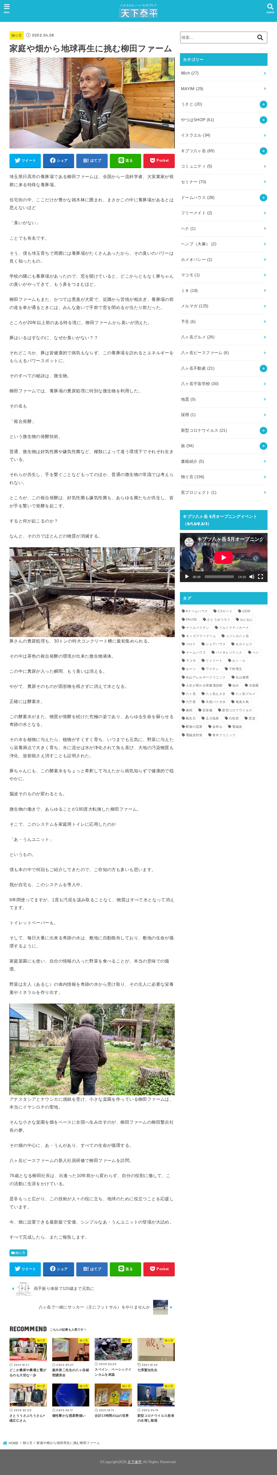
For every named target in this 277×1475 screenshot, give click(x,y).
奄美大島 (242, 702)
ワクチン (212, 669)
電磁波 (237, 727)
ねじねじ (246, 619)
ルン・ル (238, 660)
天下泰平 (134, 1462)
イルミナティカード (234, 628)
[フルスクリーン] (260, 576)
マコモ (190, 275)
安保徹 (207, 710)
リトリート (214, 660)
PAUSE (191, 619)
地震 (188, 399)
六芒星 (191, 702)
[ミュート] (252, 576)
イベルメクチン (197, 628)
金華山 (217, 727)
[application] (224, 557)
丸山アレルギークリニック (206, 677)
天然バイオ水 (216, 702)
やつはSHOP (197, 120)
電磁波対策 (194, 735)
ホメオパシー (196, 259)
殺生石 (191, 718)
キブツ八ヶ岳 (198, 151)
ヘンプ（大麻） (198, 244)
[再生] (187, 576)
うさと (191, 104)
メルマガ (195, 306)
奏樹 (189, 710)
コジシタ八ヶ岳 (237, 636)
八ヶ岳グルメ (198, 337)
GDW (246, 611)
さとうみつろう (218, 619)
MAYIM (192, 89)
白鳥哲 (234, 718)
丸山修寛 (242, 677)
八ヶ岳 (191, 694)
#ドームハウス (197, 611)
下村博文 (235, 669)
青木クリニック (224, 735)
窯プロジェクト (198, 492)
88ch (190, 73)
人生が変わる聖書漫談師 (204, 685)
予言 (188, 322)
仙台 (235, 685)
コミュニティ (196, 166)
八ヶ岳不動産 (198, 368)
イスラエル (195, 135)
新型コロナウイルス (204, 430)
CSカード (225, 611)
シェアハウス (216, 644)
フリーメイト (196, 213)
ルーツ (191, 669)
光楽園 (254, 685)
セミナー (193, 182)
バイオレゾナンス (229, 652)
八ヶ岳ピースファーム (205, 353)
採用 (188, 415)
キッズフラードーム (201, 636)
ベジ (255, 652)
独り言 (16, 35)
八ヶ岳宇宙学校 (200, 384)
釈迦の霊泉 (194, 727)
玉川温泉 (212, 718)
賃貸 (252, 718)
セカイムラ (244, 644)
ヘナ (188, 228)
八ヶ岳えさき (216, 694)
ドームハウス (198, 197)
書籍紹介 (192, 461)
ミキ (189, 290)
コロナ (191, 644)
